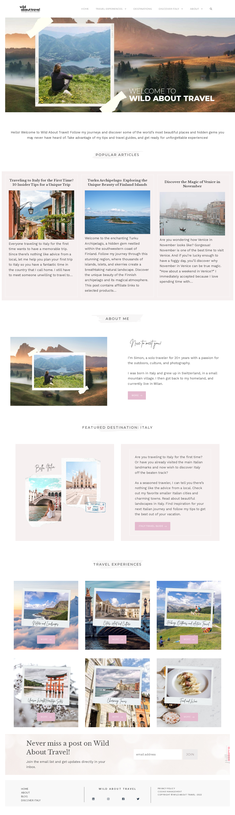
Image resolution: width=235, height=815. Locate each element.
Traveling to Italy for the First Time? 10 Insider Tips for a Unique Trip (41, 182)
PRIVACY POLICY (166, 788)
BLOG (24, 796)
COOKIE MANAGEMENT (170, 791)
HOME (85, 8)
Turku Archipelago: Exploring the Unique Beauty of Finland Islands (117, 182)
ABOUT (194, 8)
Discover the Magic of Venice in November (192, 184)
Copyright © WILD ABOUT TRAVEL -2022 (180, 794)
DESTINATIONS (142, 8)
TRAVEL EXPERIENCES (109, 8)
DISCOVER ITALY (169, 8)
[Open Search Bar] (211, 8)
